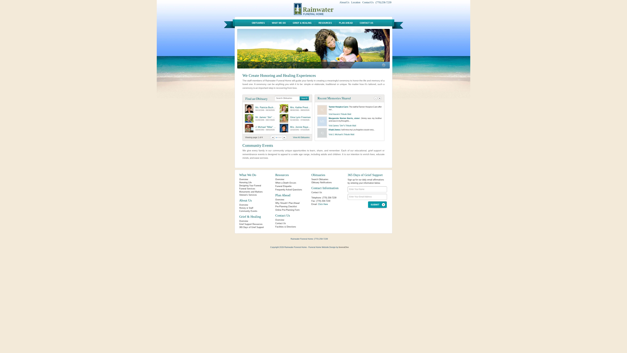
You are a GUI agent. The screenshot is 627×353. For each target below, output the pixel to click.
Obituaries (258, 23)
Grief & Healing (302, 23)
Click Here (323, 204)
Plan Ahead (346, 23)
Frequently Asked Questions (288, 189)
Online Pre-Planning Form (287, 210)
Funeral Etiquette (283, 186)
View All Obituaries (301, 137)
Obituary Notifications (321, 182)
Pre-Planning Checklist (286, 206)
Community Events (257, 145)
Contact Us (368, 2)
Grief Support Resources (251, 224)
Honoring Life (245, 182)
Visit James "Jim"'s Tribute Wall (342, 126)
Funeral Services (247, 188)
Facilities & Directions (285, 227)
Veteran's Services (248, 195)
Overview (243, 179)
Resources (325, 23)
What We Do (279, 23)
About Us (344, 2)
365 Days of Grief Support (251, 227)
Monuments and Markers (251, 192)
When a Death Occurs (285, 183)
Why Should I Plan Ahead (287, 203)
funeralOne (344, 247)
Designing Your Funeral (250, 185)
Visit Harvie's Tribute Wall (340, 114)
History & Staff (246, 208)
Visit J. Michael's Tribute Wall (341, 134)
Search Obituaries (319, 179)
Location (355, 2)
